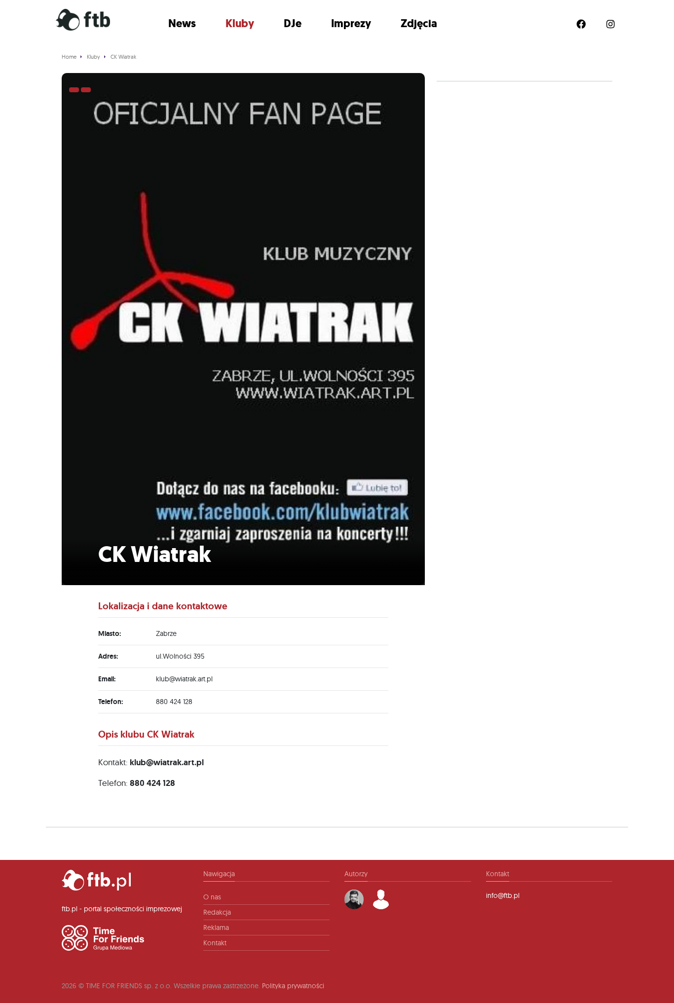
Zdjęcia (419, 23)
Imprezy (351, 23)
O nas (212, 896)
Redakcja (217, 912)
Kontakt (214, 942)
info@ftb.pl (503, 895)
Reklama (216, 927)
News (182, 23)
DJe (292, 23)
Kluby (239, 23)
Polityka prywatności (293, 985)
